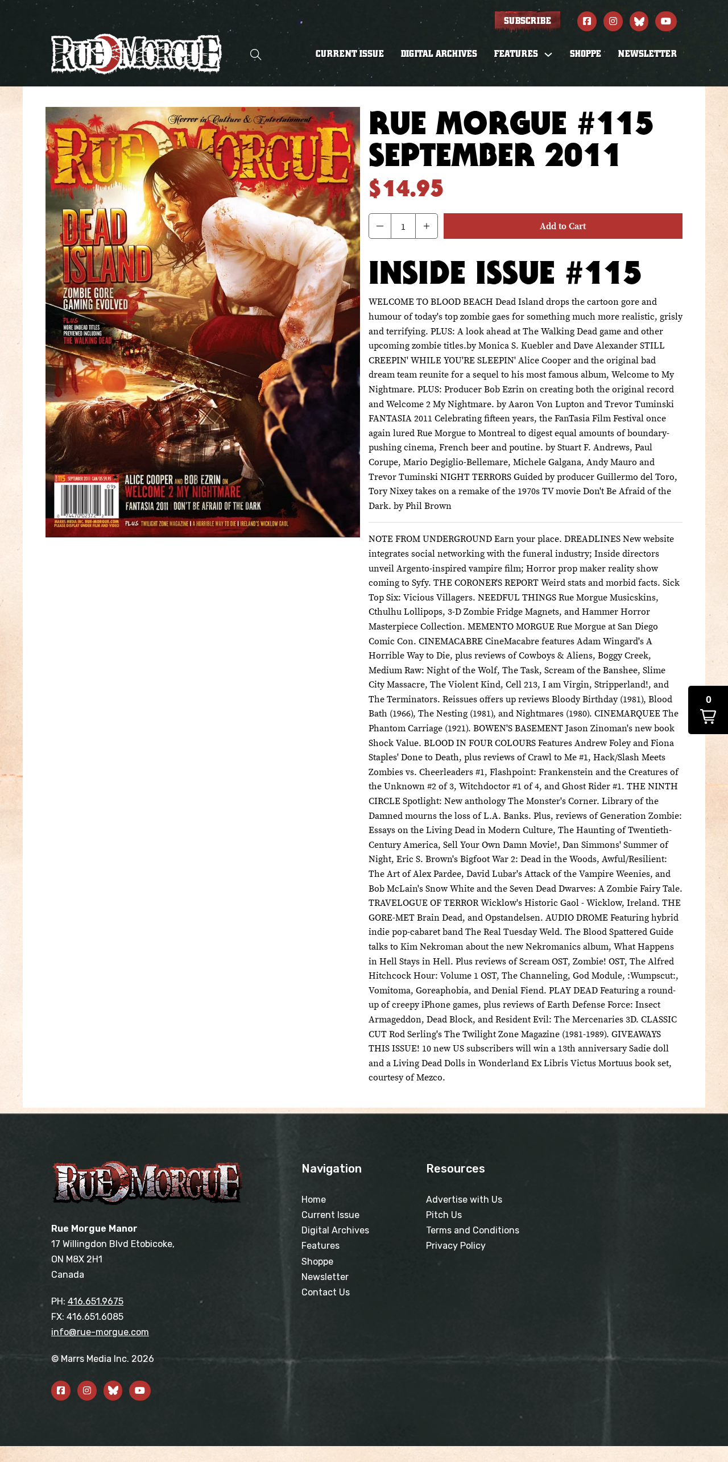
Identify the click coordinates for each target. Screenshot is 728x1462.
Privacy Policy (456, 1245)
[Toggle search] (256, 54)
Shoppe (585, 54)
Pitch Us (444, 1215)
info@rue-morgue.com (100, 1332)
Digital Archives (439, 54)
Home (313, 1199)
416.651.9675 (95, 1301)
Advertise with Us (464, 1199)
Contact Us (325, 1292)
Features (320, 1245)
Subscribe (527, 21)
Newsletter (647, 54)
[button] (380, 226)
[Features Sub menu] (548, 54)
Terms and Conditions (472, 1230)
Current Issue (350, 54)
